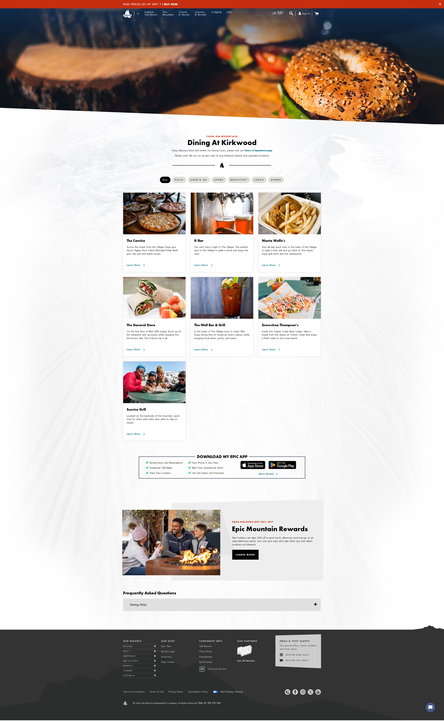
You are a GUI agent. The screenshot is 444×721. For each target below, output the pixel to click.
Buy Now (171, 4)
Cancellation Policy (198, 691)
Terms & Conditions (134, 691)
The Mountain (168, 13)
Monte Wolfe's (273, 240)
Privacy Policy (176, 691)
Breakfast (238, 180)
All (166, 180)
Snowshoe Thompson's (280, 325)
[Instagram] (302, 692)
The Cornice (136, 240)
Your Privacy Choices (231, 691)
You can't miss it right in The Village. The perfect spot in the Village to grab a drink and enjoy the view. (221, 250)
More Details (266, 474)
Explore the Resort (151, 13)
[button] (277, 13)
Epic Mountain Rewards (270, 528)
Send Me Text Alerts (296, 660)
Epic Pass (166, 646)
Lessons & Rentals (201, 13)
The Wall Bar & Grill (209, 325)
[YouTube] (317, 692)
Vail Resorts (205, 646)
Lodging (216, 12)
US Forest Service (217, 669)
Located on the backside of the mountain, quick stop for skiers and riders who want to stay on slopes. (153, 419)
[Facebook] (294, 692)
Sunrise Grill (136, 409)
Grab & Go (198, 180)
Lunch (260, 180)
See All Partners (246, 660)
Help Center (167, 662)
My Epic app (168, 651)
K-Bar (198, 240)
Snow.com (166, 656)
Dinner (276, 180)
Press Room (205, 651)
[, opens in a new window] (171, 542)
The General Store (141, 325)
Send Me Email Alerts (297, 654)
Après (220, 180)
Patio (180, 180)
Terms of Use (157, 691)
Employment (205, 656)
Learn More (134, 265)
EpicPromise (205, 662)
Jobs (229, 12)
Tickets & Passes (184, 13)
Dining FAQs (138, 605)
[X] (309, 692)
